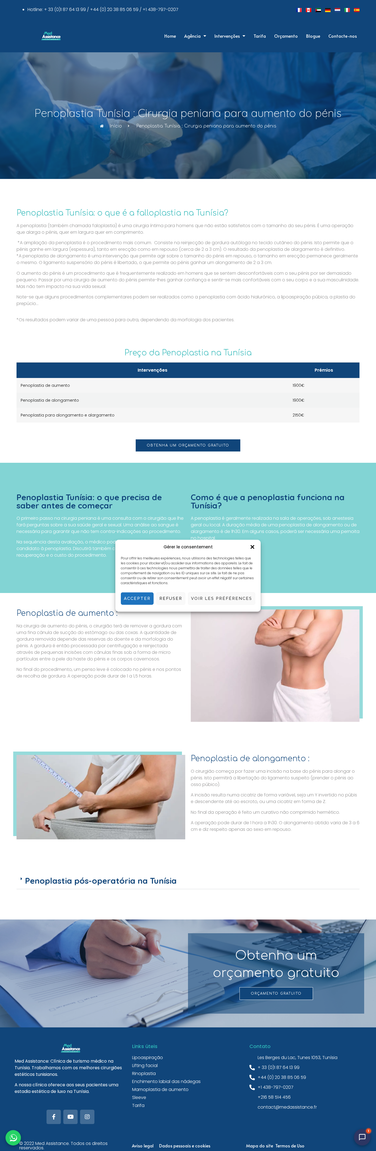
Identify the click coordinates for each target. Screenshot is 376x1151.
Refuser (170, 598)
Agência (192, 36)
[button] (252, 547)
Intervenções (227, 36)
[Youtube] (70, 1117)
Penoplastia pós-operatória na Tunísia (101, 880)
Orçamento (286, 36)
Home (170, 36)
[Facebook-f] (54, 1117)
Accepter (137, 598)
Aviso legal (143, 1145)
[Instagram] (87, 1117)
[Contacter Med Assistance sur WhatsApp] (13, 1137)
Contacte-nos (342, 36)
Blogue (313, 36)
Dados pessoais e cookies (184, 1145)
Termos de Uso (289, 1145)
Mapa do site (259, 1145)
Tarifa (260, 36)
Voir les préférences (221, 598)
